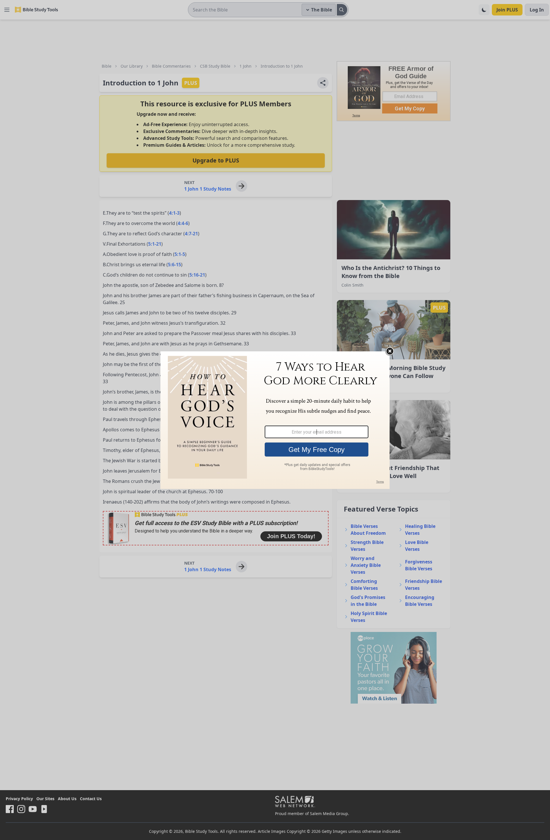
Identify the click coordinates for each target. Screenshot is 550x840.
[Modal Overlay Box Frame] (275, 420)
